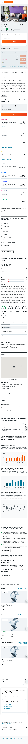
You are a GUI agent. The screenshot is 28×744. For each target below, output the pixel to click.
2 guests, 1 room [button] (6, 38)
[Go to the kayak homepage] (8, 2)
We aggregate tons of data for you (10, 729)
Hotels (8, 738)
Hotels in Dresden (7, 708)
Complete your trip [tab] (7, 696)
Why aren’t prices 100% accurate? (9, 732)
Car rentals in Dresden (8, 706)
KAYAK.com (4, 738)
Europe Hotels (13, 738)
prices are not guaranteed (6, 723)
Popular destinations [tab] (18, 696)
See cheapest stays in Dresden (22, 615)
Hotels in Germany (21, 738)
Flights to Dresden (7, 704)
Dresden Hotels (17, 739)
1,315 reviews (17, 29)
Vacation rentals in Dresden (9, 710)
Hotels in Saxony (10, 739)
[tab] (5, 322)
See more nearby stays (22, 588)
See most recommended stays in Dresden (22, 643)
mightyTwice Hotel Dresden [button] (7, 659)
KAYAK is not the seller (7, 727)
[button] (2, 2)
